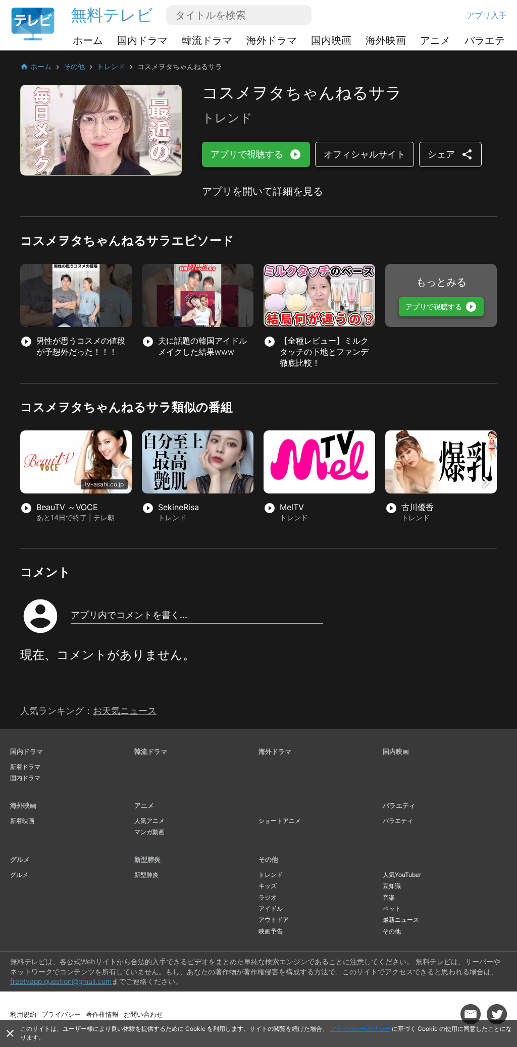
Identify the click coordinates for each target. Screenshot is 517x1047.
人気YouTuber (402, 874)
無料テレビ (112, 15)
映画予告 (270, 931)
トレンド (270, 874)
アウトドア (273, 919)
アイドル (270, 908)
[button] (486, 482)
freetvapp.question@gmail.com (61, 981)
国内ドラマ (142, 40)
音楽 (389, 897)
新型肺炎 (147, 859)
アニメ (435, 40)
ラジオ (267, 897)
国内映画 (331, 40)
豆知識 (392, 886)
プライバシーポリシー (360, 1028)
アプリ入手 (487, 15)
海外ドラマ (271, 40)
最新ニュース (401, 919)
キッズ (267, 886)
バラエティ (489, 40)
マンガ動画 (149, 832)
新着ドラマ (25, 766)
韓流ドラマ (207, 40)
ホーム (88, 40)
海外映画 (386, 40)
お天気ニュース (125, 710)
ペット (392, 908)
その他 (268, 859)
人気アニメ (149, 820)
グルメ (20, 859)
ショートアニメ (279, 820)
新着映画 (22, 820)
